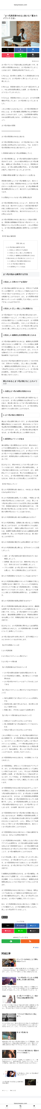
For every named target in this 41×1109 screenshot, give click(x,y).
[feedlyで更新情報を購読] (11, 941)
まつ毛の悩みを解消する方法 (16, 247)
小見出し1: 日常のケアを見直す (18, 250)
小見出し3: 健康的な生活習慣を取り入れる (22, 255)
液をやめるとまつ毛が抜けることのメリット (20, 258)
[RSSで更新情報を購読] (30, 941)
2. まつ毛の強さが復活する (17, 264)
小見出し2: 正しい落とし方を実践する (20, 253)
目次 (17, 243)
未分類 (5, 917)
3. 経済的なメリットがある (17, 266)
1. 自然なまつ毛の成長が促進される (20, 261)
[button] (33, 55)
